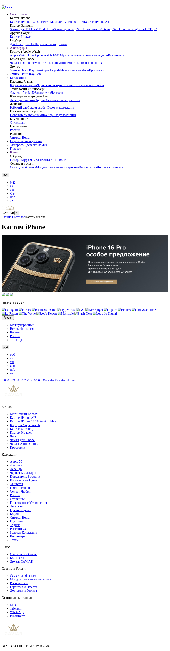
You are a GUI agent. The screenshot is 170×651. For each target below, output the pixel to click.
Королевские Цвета (24, 480)
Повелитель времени (25, 115)
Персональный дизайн (51, 44)
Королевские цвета (23, 85)
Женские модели (96, 55)
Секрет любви (37, 107)
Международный (22, 325)
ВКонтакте (17, 616)
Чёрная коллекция (49, 85)
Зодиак (40, 100)
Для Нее (29, 44)
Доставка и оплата (110, 167)
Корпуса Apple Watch (25, 425)
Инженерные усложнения (58, 115)
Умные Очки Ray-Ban (25, 70)
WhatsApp (17, 612)
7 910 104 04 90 (35, 380)
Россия (15, 130)
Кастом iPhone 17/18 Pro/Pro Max (33, 21)
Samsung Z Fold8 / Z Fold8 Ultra (32, 29)
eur (12, 189)
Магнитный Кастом (24, 414)
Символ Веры (20, 137)
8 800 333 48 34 (13, 380)
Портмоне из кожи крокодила (82, 62)
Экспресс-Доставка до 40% (29, 145)
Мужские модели (72, 55)
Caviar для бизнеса (23, 167)
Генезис (67, 85)
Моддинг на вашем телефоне (30, 579)
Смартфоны (18, 14)
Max (13, 604)
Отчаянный (18, 122)
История (16, 160)
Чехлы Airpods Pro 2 (24, 443)
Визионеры (43, 92)
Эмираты (28, 100)
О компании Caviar (23, 554)
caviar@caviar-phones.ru (62, 380)
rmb (12, 197)
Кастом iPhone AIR (23, 417)
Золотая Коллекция (23, 532)
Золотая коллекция (58, 100)
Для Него (16, 44)
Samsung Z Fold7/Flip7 (141, 29)
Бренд (14, 152)
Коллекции (18, 77)
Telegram (16, 608)
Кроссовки (96, 70)
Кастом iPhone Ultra (70, 21)
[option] (89, 182)
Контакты (48, 160)
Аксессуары (18, 48)
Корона (99, 85)
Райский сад (18, 107)
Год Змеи (16, 521)
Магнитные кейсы (48, 62)
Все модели (116, 55)
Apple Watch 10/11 (47, 55)
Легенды (16, 100)
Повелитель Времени (25, 476)
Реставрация (88, 167)
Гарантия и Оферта (23, 587)
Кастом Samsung (21, 429)
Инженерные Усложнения (28, 502)
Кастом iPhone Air (96, 21)
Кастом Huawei (21, 36)
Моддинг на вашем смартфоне (57, 167)
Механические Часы (74, 70)
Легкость (57, 92)
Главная (7, 217)
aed (12, 200)
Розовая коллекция (60, 107)
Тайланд (16, 340)
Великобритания (22, 328)
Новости (61, 160)
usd (12, 185)
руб (12, 182)
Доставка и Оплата (23, 590)
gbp (12, 193)
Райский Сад (19, 529)
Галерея (15, 148)
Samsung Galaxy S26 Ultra (72, 29)
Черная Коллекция (23, 473)
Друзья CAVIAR (21, 561)
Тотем (76, 100)
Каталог (19, 217)
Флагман (16, 92)
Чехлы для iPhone (22, 62)
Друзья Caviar (31, 160)
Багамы (15, 332)
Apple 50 (28, 92)
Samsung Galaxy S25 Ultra (108, 29)
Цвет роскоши (83, 85)
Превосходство (20, 510)
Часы (13, 436)
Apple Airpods (50, 70)
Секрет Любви (20, 491)
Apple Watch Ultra (22, 55)
